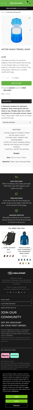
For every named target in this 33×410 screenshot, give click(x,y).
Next (30, 30)
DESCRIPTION (7, 101)
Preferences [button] (15, 391)
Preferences (16, 405)
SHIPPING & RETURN (9, 122)
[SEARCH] (5, 3)
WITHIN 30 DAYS (16, 8)
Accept (16, 396)
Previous (2, 30)
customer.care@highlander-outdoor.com (16, 289)
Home (2, 12)
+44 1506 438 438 (16, 287)
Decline (16, 401)
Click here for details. (7, 361)
